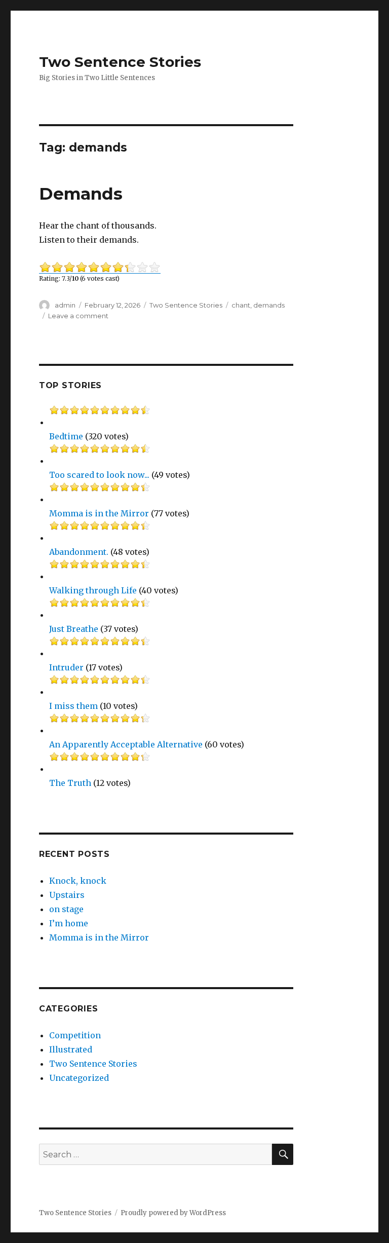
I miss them (73, 706)
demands (269, 305)
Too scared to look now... (99, 475)
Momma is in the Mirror (99, 513)
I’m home (68, 923)
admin (65, 305)
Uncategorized (79, 1078)
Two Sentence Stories (120, 61)
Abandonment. (78, 552)
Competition (75, 1035)
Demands (81, 193)
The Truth (70, 783)
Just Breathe (73, 629)
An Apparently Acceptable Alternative (126, 744)
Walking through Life (93, 590)
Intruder (66, 667)
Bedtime (66, 436)
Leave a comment (78, 316)
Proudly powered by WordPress (173, 1213)
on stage (66, 909)
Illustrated (70, 1049)
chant (240, 305)
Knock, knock (77, 881)
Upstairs (67, 895)
